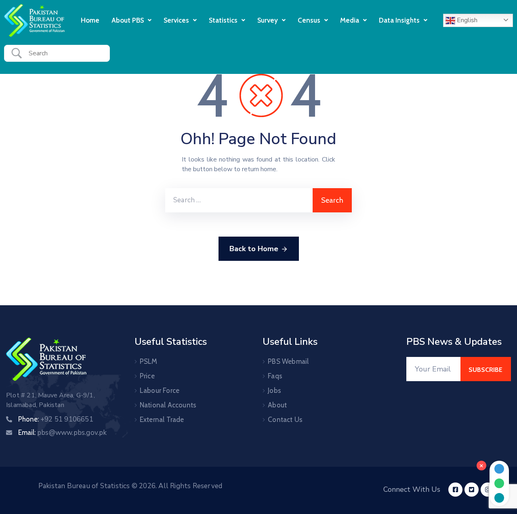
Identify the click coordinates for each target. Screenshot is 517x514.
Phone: (55, 419)
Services (176, 20)
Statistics (223, 20)
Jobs (274, 390)
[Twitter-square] (471, 490)
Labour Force (159, 390)
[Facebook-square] (455, 490)
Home (90, 20)
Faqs (275, 376)
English (466, 20)
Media (349, 20)
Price (147, 376)
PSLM (149, 361)
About (277, 405)
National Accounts (168, 405)
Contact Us (285, 419)
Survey (267, 20)
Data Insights (399, 20)
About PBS (127, 20)
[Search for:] (239, 200)
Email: (62, 432)
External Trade (162, 419)
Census (309, 20)
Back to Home (253, 249)
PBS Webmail (288, 361)
